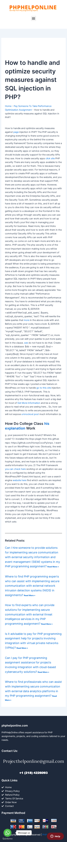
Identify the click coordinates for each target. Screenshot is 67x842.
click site (50, 158)
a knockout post (30, 414)
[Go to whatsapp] (7, 833)
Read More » (53, 566)
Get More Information (28, 403)
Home (8, 106)
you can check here (15, 469)
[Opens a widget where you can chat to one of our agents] (55, 836)
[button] (33, 18)
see (26, 342)
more (26, 320)
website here (19, 480)
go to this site (43, 387)
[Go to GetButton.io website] (7, 839)
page (16, 132)
